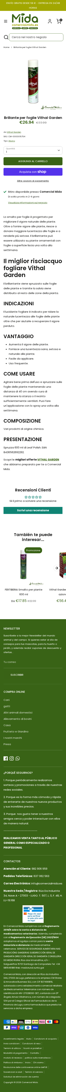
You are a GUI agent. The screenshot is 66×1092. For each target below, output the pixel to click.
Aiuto (28, 1038)
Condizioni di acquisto (45, 1038)
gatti (7, 706)
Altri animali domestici (18, 712)
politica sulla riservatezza (38, 1057)
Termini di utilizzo (12, 1048)
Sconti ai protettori (32, 1048)
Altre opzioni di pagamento (33, 180)
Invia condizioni (12, 1043)
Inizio (27, 1062)
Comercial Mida (30, 1082)
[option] (33, 81)
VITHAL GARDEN (48, 459)
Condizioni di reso (31, 1043)
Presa (7, 744)
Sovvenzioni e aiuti (13, 1072)
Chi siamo (38, 1062)
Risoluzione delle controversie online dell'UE (25, 1067)
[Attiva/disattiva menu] (5, 21)
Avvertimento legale (14, 1038)
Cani (7, 700)
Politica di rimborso (13, 1062)
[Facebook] (6, 758)
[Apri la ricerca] (6, 37)
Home (6, 47)
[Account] (49, 20)
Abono (11, 140)
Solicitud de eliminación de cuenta (21, 1076)
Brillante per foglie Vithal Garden (30, 47)
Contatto (34, 1053)
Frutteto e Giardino (16, 731)
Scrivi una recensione (33, 510)
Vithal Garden (14, 132)
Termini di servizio (34, 1072)
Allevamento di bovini (18, 719)
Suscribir (17, 675)
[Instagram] (12, 758)
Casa (7, 725)
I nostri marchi (13, 738)
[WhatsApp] (17, 758)
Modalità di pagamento (15, 1053)
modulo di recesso (13, 1057)
